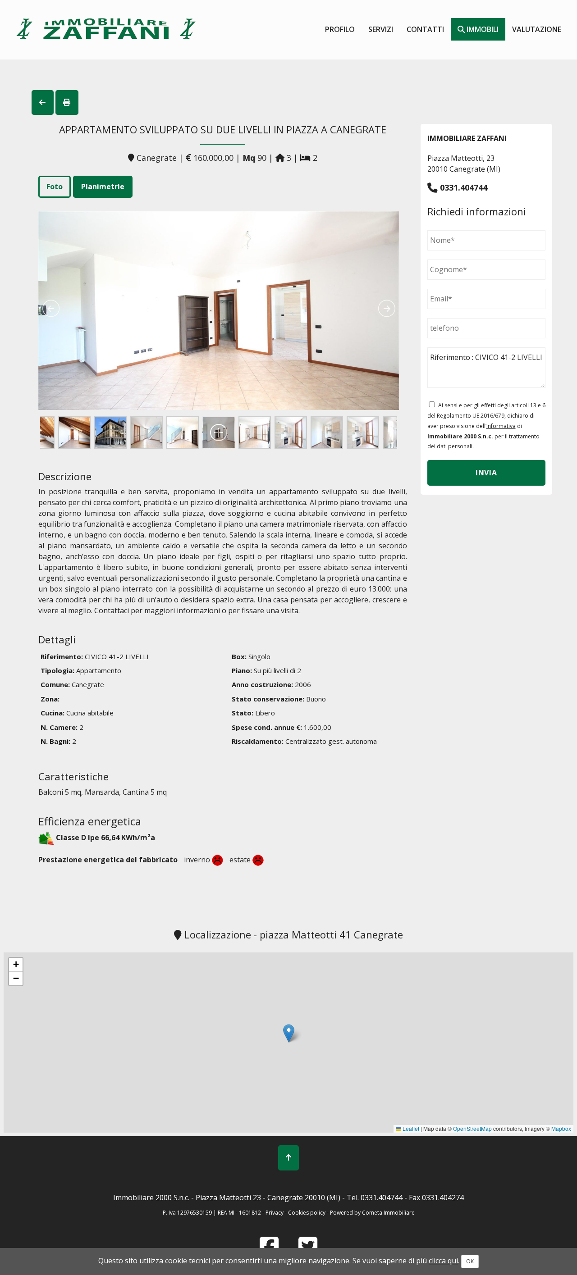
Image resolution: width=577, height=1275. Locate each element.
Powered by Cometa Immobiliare (372, 1212)
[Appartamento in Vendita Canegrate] (218, 314)
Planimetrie (102, 186)
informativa (501, 426)
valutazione (536, 29)
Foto (54, 186)
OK (470, 1261)
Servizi (380, 29)
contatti (425, 29)
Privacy (275, 1212)
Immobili (482, 29)
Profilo (340, 29)
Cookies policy (307, 1212)
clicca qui (443, 1261)
